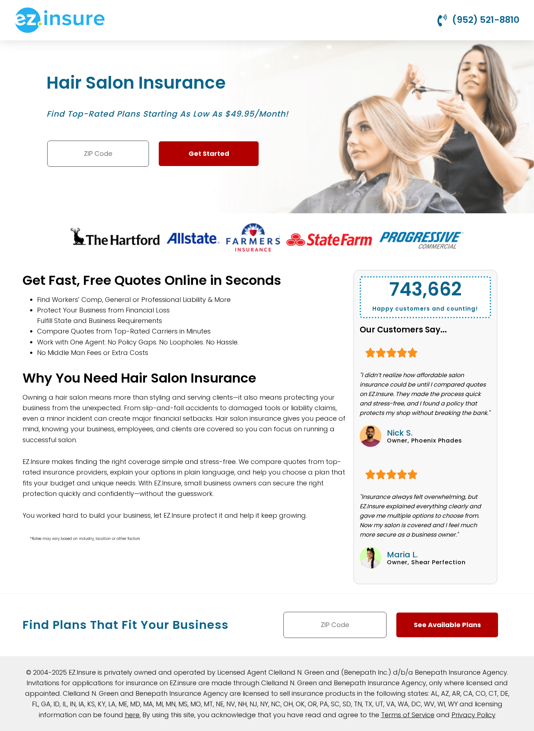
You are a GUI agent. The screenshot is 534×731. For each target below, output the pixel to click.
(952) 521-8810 (485, 19)
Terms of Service (407, 714)
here (132, 714)
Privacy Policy (473, 714)
